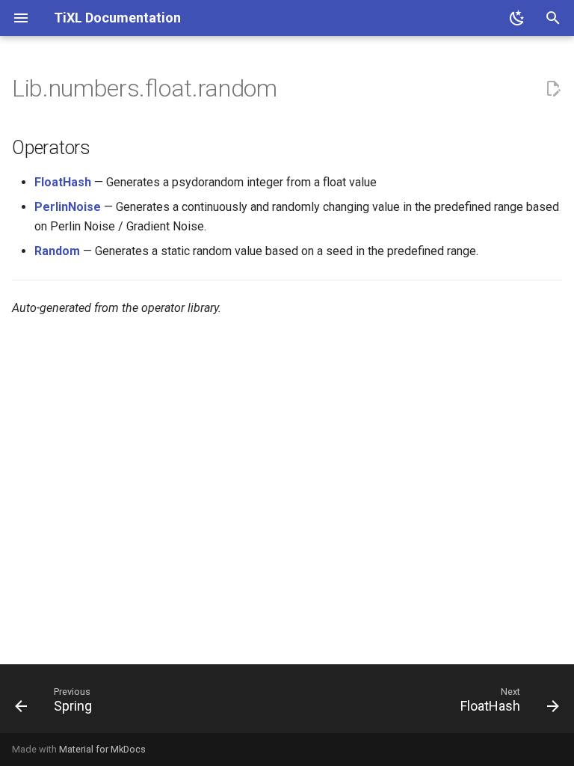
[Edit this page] (553, 89)
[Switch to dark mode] (517, 18)
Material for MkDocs (102, 749)
